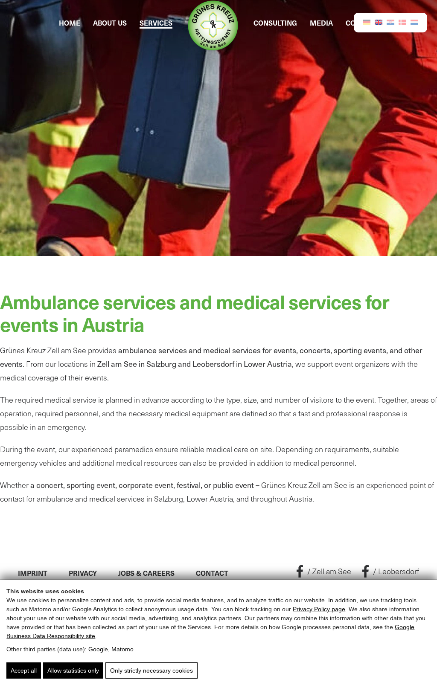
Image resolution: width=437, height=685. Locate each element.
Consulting (275, 22)
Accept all (24, 670)
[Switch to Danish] (402, 21)
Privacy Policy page (319, 609)
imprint (32, 573)
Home (69, 22)
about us (110, 22)
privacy (83, 573)
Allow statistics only (73, 670)
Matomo (122, 649)
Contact (212, 573)
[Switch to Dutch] (414, 21)
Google (98, 649)
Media (321, 22)
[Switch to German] (366, 21)
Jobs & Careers (146, 573)
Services (156, 22)
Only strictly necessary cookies (151, 670)
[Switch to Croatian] (390, 21)
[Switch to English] (378, 21)
